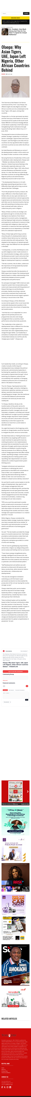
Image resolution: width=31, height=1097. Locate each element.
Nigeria (3, 74)
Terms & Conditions (6, 1072)
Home (3, 1068)
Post (26, 699)
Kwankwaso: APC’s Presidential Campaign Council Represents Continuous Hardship (15, 21)
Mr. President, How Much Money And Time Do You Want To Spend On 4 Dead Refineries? (18, 31)
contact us (7, 1084)
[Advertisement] (15, 636)
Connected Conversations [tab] (19, 690)
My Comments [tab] (11, 690)
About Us (4, 1069)
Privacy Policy (5, 1071)
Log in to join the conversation (15, 671)
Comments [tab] (5, 690)
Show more (5, 680)
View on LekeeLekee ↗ (24, 651)
